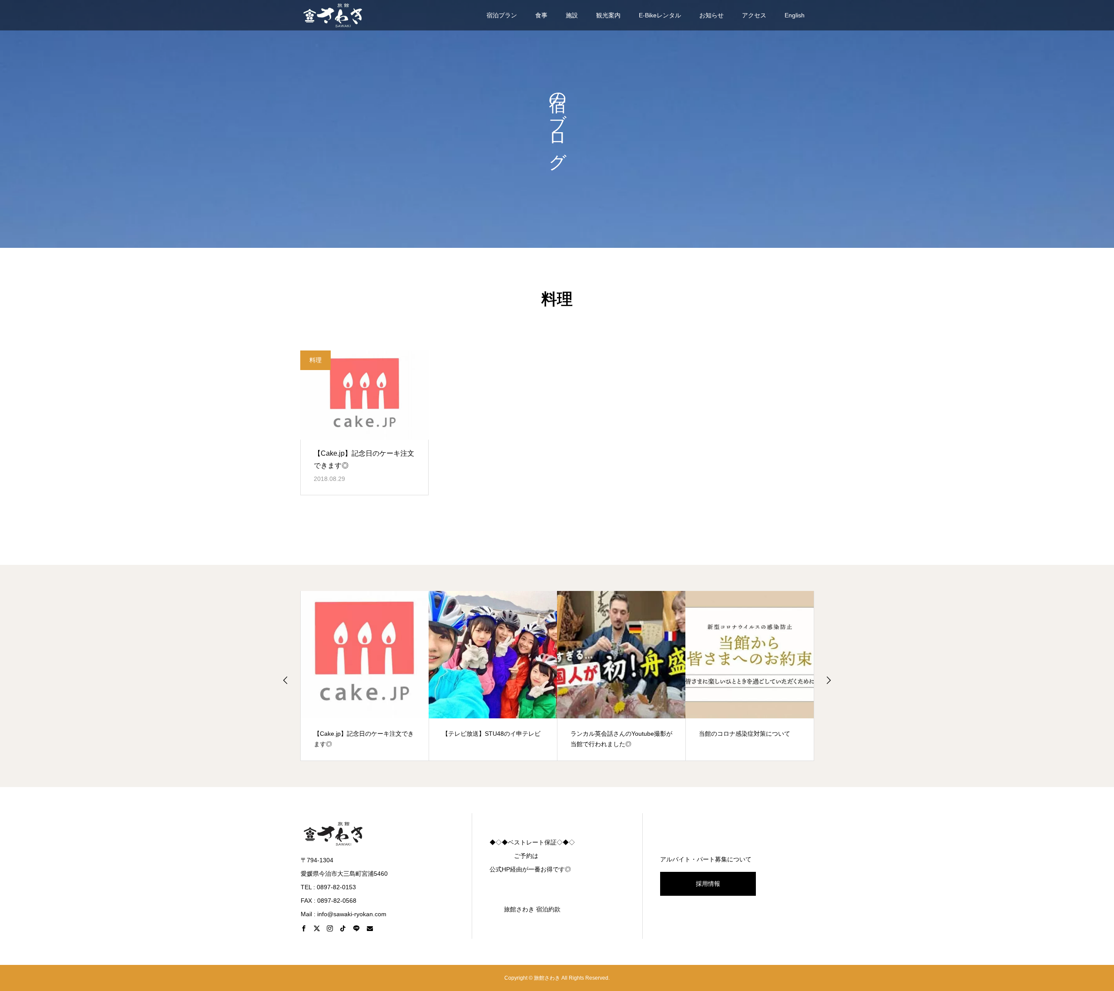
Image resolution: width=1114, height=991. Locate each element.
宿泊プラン (502, 15)
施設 (572, 15)
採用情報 (708, 883)
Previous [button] (285, 680)
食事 (541, 15)
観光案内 (608, 15)
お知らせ (711, 15)
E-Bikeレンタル (660, 15)
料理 (315, 360)
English (795, 15)
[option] (365, 676)
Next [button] (828, 680)
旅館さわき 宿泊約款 (532, 909)
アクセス (754, 15)
